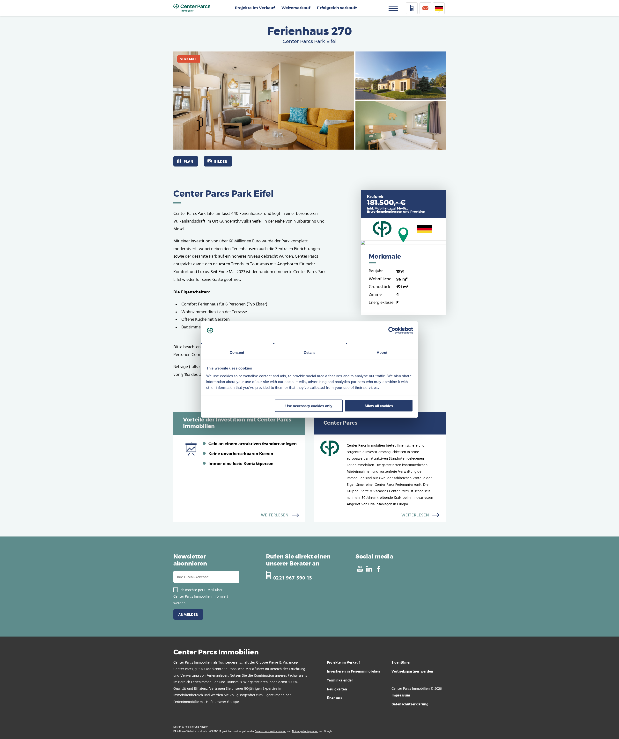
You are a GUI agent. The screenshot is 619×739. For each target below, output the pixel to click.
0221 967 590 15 (292, 577)
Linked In (369, 569)
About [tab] (382, 352)
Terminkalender (340, 680)
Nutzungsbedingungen (305, 731)
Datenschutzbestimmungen (270, 731)
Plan (188, 161)
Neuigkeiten (337, 689)
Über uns (334, 698)
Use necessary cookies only (308, 406)
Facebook (378, 569)
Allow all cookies (378, 406)
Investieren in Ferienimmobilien (353, 671)
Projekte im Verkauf (255, 8)
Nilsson (204, 726)
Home (191, 8)
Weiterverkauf (295, 8)
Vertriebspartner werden (412, 671)
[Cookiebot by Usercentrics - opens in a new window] (392, 330)
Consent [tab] (237, 352)
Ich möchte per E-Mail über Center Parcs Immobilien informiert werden (200, 596)
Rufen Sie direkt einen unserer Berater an (298, 560)
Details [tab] (310, 352)
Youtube (359, 569)
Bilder (220, 161)
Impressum (400, 695)
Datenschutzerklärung (409, 704)
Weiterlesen (275, 515)
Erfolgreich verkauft (337, 8)
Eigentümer (401, 662)
